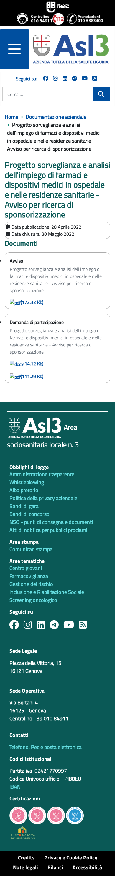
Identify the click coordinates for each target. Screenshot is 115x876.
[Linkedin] (65, 78)
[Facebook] (45, 78)
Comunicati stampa (30, 549)
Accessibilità (87, 867)
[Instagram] (55, 78)
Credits (26, 858)
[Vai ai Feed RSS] (94, 78)
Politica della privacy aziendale (43, 498)
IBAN (15, 787)
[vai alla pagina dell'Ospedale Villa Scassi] (22, 832)
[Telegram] (74, 78)
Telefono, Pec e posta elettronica (45, 747)
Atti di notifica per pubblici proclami (48, 530)
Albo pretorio (23, 490)
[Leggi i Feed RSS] (85, 626)
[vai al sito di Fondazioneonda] (75, 815)
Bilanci (55, 867)
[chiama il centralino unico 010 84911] (32, 19)
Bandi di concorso (29, 514)
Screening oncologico (33, 600)
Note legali (25, 867)
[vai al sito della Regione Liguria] (57, 6)
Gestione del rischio (31, 584)
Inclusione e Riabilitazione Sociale (46, 592)
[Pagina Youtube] (85, 78)
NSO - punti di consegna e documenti (51, 522)
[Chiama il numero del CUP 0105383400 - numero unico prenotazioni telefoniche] (82, 19)
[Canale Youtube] (71, 626)
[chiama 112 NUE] (57, 19)
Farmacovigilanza (28, 576)
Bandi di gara (24, 506)
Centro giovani (25, 568)
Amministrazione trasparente (41, 474)
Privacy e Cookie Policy (70, 858)
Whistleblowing (26, 482)
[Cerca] (101, 94)
